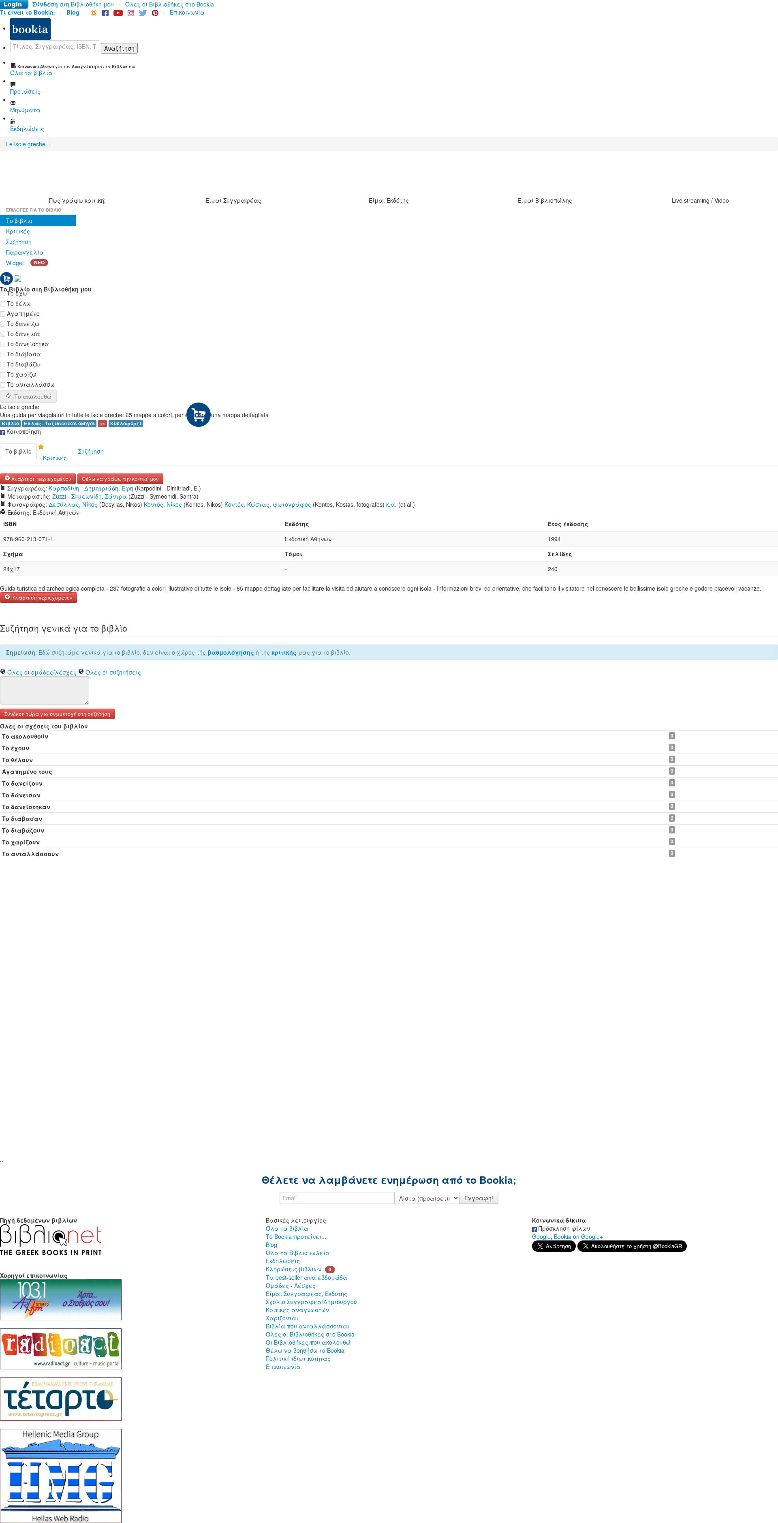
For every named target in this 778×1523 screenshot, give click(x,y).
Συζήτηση (19, 242)
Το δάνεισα (22, 334)
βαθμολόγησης (230, 652)
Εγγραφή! (478, 1198)
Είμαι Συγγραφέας (233, 200)
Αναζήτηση (119, 48)
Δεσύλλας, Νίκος (73, 504)
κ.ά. (391, 504)
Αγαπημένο (22, 313)
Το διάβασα (23, 354)
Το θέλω (18, 303)
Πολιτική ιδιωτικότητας (298, 1358)
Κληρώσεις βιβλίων (293, 1269)
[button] (57, 713)
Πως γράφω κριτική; (77, 200)
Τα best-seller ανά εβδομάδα (306, 1277)
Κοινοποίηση (23, 431)
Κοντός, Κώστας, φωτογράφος (267, 504)
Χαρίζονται (282, 1318)
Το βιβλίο (19, 220)
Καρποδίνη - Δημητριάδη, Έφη (91, 488)
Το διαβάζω (22, 364)
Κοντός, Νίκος (163, 504)
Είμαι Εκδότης (389, 200)
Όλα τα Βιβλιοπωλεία (298, 1253)
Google (541, 1236)
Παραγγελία (25, 252)
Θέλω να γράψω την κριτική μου (120, 478)
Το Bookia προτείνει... (296, 1236)
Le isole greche (25, 144)
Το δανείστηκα (27, 344)
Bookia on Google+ (578, 1236)
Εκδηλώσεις (283, 1261)
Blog (271, 1244)
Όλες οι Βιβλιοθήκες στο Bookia (169, 4)
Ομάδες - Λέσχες (291, 1285)
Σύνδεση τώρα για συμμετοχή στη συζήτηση (57, 713)
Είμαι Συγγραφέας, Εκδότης (306, 1294)
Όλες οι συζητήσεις (113, 672)
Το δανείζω (22, 323)
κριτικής (284, 652)
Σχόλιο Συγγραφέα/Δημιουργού (311, 1302)
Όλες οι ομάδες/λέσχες (42, 672)
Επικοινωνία (187, 12)
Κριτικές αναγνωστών (297, 1310)
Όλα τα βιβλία (287, 1228)
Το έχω (16, 293)
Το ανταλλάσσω (30, 384)
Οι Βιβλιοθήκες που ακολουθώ (308, 1342)
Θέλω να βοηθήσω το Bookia (305, 1350)
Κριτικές (18, 231)
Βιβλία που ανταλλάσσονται (307, 1326)
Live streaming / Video (700, 200)
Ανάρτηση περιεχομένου (40, 478)
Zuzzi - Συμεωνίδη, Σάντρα (89, 496)
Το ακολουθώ (32, 396)
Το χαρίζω (20, 374)
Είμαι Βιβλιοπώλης (544, 200)
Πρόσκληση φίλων (563, 1228)
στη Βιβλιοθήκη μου (73, 4)
